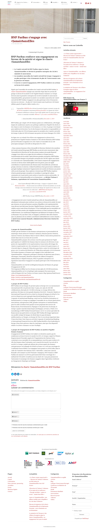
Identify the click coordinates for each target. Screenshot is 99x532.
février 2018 (66, 226)
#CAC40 (19, 110)
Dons (45, 3)
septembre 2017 (68, 236)
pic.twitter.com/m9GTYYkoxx (49, 114)
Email (15, 416)
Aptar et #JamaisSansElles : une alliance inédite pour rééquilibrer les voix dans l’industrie (74, 73)
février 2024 (66, 144)
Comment (16, 394)
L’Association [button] (36, 2)
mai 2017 (66, 242)
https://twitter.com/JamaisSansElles (22, 277)
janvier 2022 (66, 172)
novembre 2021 (67, 174)
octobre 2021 (67, 176)
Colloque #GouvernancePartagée (72, 287)
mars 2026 (66, 123)
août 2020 (66, 192)
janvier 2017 (66, 250)
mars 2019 (66, 208)
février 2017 (66, 248)
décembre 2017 (67, 230)
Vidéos (65, 301)
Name (15, 412)
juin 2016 (66, 262)
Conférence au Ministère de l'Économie (74, 289)
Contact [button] (74, 2)
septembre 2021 (68, 178)
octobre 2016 (67, 256)
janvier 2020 (66, 198)
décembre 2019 (67, 200)
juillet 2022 (66, 162)
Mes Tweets (66, 42)
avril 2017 (66, 244)
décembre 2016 (67, 252)
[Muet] (83, 114)
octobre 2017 (67, 234)
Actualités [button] (55, 2)
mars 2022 (66, 168)
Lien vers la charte (36, 225)
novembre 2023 (67, 146)
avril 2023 (66, 150)
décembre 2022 (67, 156)
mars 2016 (66, 268)
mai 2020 (66, 194)
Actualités (10, 485)
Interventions (67, 295)
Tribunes (65, 299)
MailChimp (85, 518)
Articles (65, 283)
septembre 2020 (68, 190)
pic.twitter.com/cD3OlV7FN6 (38, 192)
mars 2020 (66, 196)
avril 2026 (66, 121)
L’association (11, 481)
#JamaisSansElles (41, 110)
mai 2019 (66, 204)
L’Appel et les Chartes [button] (21, 3)
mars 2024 (66, 142)
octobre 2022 (67, 160)
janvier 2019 (66, 212)
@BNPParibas (28, 108)
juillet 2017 (66, 238)
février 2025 (66, 131)
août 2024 (66, 138)
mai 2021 (66, 182)
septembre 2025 (68, 127)
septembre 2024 (68, 135)
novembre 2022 (67, 158)
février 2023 (66, 154)
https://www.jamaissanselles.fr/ (21, 275)
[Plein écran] (86, 114)
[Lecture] (65, 114)
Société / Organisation (78, 498)
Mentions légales (12, 489)
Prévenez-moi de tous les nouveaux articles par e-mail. (28, 427)
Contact (10, 491)
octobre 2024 (67, 133)
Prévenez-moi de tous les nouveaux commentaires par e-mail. (30, 425)
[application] (75, 109)
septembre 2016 (68, 258)
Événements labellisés (69, 293)
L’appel (10, 479)
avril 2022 (66, 166)
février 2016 (66, 270)
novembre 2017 (67, 232)
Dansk (65, 291)
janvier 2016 (66, 272)
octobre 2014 (67, 274)
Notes (74, 504)
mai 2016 (66, 264)
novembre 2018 (67, 214)
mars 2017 (66, 246)
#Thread (37, 114)
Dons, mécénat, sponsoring (15, 483)
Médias (64, 3)
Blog (64, 285)
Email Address (76, 479)
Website (15, 421)
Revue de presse (67, 297)
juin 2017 (66, 240)
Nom (74, 492)
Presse (9, 487)
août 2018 (66, 220)
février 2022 (66, 170)
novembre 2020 (67, 188)
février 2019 (66, 210)
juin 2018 (66, 222)
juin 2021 (66, 180)
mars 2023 (66, 152)
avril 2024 (66, 140)
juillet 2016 (66, 260)
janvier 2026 (66, 125)
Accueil (10, 477)
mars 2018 (66, 224)
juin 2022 (66, 164)
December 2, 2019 (49, 119)
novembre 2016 (67, 254)
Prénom (74, 486)
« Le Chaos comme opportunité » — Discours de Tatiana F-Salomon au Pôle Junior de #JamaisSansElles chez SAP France (38, 481)
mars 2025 (66, 129)
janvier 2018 (66, 228)
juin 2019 (66, 202)
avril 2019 (66, 206)
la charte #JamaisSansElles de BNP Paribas (40, 367)
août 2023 (66, 148)
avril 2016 (66, 266)
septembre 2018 (68, 218)
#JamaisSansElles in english (71, 281)
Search (85, 38)
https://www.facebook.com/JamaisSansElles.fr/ (25, 279)
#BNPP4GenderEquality (46, 190)
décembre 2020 (67, 186)
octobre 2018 (67, 216)
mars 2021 (66, 184)
